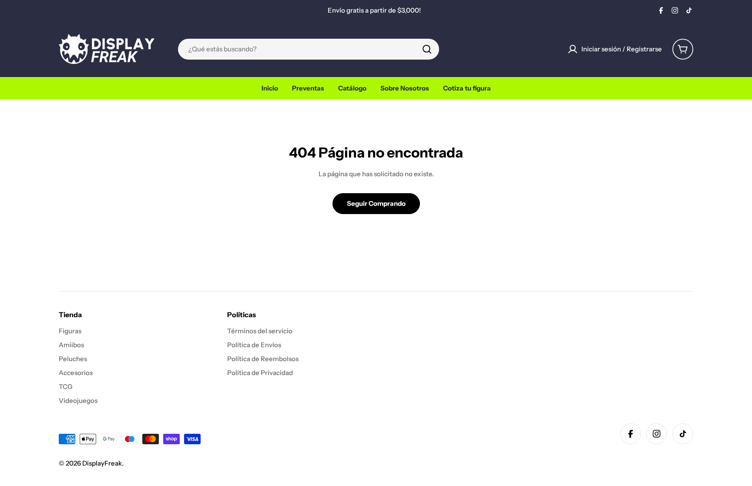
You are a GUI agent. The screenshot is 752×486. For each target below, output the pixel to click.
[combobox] (308, 49)
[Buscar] (427, 49)
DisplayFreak (102, 463)
